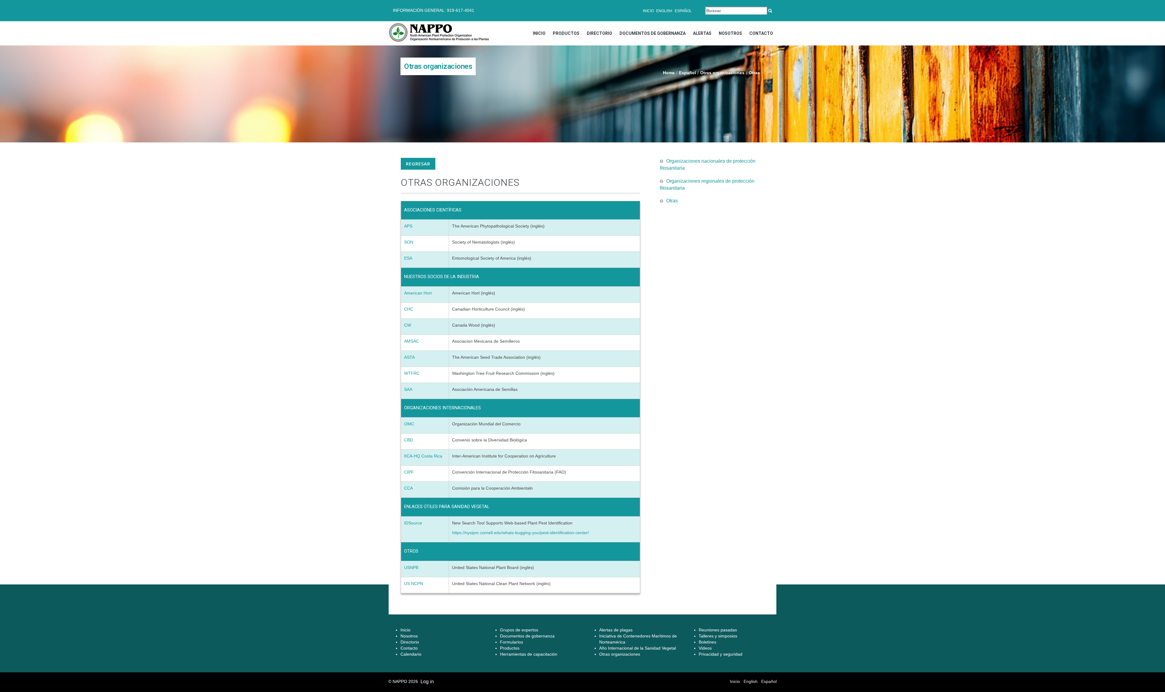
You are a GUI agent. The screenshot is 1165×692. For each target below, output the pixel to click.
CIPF (409, 472)
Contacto (761, 33)
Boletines (707, 642)
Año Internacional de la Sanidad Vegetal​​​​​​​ (637, 648)
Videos (705, 648)
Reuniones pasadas (718, 629)
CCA (408, 488)
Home (669, 72)
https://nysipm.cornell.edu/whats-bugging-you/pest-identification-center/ (520, 532)
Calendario (410, 654)
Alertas (702, 33)
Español (683, 11)
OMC (409, 423)
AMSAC (412, 341)
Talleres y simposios (718, 636)
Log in (427, 681)
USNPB (411, 567)
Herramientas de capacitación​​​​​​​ (528, 654)
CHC (408, 309)
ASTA (409, 357)
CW (407, 325)
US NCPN (413, 583)
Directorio (599, 33)
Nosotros (730, 33)
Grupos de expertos (519, 629)
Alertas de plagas (616, 629)
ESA (408, 258)
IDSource (413, 523)
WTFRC (412, 373)
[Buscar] (770, 10)
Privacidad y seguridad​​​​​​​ (720, 654)
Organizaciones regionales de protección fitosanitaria (707, 184)
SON (408, 242)
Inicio (648, 11)
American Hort (418, 293)
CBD (408, 439)
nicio (406, 629)
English (664, 11)
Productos (566, 33)
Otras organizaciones (722, 72)
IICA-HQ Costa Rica (423, 456)
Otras (672, 200)
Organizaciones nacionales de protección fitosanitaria (707, 164)
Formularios (511, 642)
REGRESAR (418, 164)
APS (408, 226)
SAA (408, 389)
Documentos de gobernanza (653, 33)
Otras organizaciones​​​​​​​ (619, 654)
